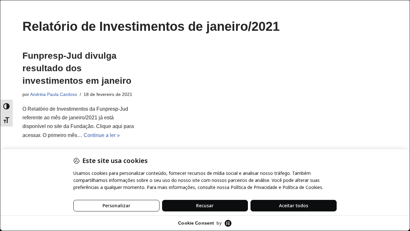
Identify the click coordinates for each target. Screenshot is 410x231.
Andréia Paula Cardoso (53, 94)
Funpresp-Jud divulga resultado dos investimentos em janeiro (76, 68)
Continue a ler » (102, 135)
